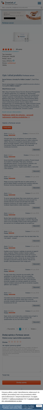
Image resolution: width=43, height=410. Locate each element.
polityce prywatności (16, 399)
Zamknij (39, 405)
